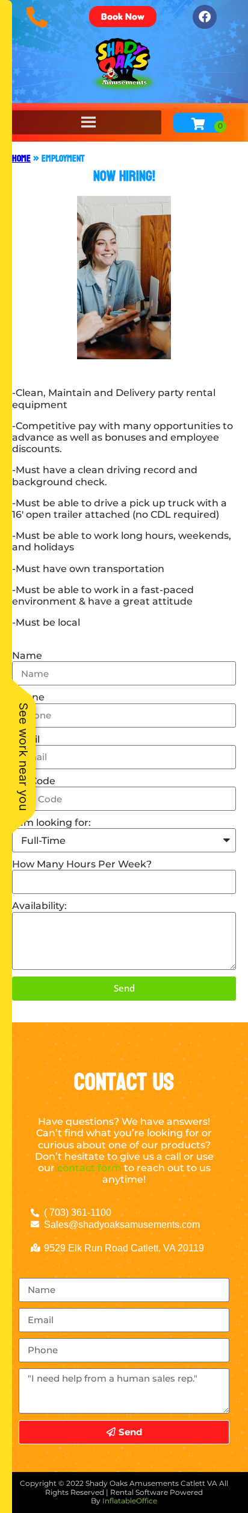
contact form (89, 1168)
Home (21, 158)
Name (27, 655)
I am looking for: (51, 822)
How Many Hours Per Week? (82, 864)
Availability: (39, 905)
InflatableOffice (129, 1500)
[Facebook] (205, 17)
